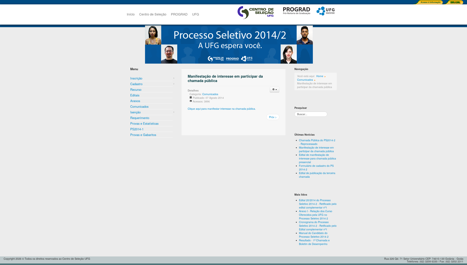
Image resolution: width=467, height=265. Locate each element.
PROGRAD (179, 14)
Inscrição (136, 78)
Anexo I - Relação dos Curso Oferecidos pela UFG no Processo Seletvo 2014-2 (315, 214)
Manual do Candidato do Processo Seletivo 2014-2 (314, 234)
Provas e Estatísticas (144, 123)
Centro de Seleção (152, 14)
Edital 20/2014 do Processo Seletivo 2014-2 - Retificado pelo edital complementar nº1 (318, 203)
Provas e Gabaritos (143, 135)
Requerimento (139, 118)
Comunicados (139, 106)
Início (131, 14)
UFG (195, 14)
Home (319, 76)
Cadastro (136, 84)
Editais (134, 95)
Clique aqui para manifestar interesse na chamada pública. (222, 108)
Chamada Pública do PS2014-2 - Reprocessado (317, 142)
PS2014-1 (137, 129)
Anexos (135, 101)
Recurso (135, 89)
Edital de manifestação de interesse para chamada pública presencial (317, 158)
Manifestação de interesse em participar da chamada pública (225, 78)
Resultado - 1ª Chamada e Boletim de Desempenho (314, 242)
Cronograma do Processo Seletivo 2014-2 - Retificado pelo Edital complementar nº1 (318, 225)
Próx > (273, 117)
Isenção (135, 112)
